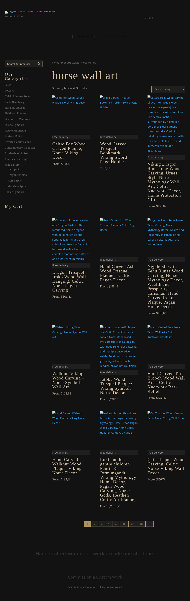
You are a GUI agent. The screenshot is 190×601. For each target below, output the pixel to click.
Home (66, 36)
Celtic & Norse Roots (18, 96)
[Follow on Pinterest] (23, 22)
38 (141, 523)
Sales (8, 84)
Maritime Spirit (17, 186)
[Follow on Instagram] (15, 22)
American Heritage (16, 159)
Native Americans (16, 130)
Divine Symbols (14, 124)
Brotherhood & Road (17, 153)
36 (124, 523)
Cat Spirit (13, 169)
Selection (83, 36)
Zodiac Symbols (14, 192)
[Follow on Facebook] (8, 22)
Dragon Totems (17, 175)
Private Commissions (18, 142)
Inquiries (120, 36)
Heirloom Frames (15, 113)
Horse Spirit (15, 180)
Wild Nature (12, 164)
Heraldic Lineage (15, 107)
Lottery (9, 90)
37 (132, 523)
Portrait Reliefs (14, 136)
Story (103, 36)
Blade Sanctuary (14, 102)
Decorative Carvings (17, 119)
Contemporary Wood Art (20, 147)
